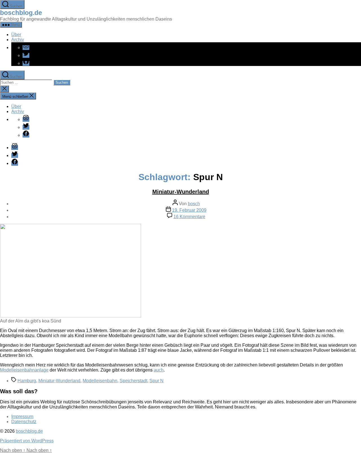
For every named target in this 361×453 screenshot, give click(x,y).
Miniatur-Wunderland (180, 192)
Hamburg (26, 380)
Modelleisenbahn (100, 380)
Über (16, 34)
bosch (194, 203)
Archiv (17, 39)
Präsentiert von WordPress (27, 440)
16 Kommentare (189, 216)
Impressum (22, 416)
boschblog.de (21, 12)
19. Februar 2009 (189, 210)
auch (159, 370)
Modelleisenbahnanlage (24, 370)
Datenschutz (23, 421)
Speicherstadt (133, 380)
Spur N (156, 380)
